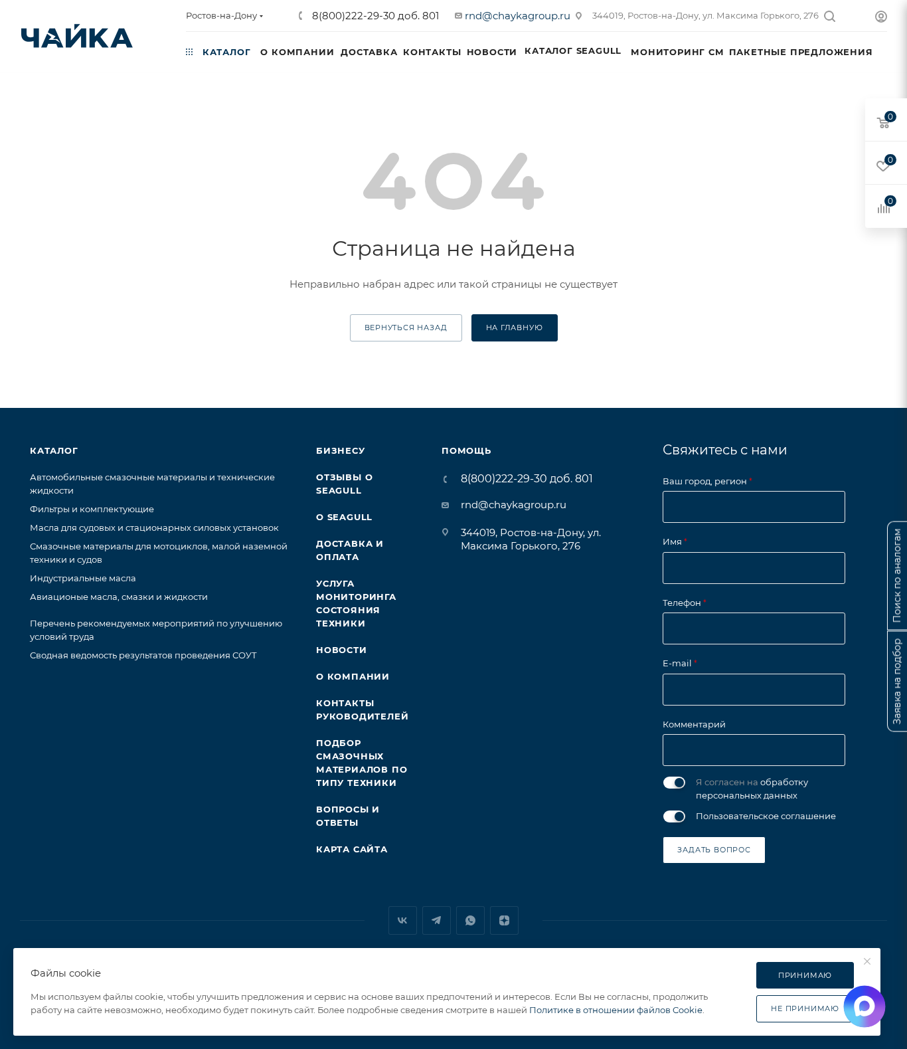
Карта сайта (352, 849)
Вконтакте (402, 920)
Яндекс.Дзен (504, 920)
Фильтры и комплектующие (92, 509)
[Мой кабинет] (881, 18)
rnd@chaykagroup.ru (517, 15)
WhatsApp (470, 920)
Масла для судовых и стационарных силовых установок (154, 527)
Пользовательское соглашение (766, 816)
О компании (353, 676)
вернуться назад (406, 327)
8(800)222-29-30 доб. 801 (374, 15)
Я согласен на (752, 789)
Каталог (54, 450)
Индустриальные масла (83, 578)
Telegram (436, 920)
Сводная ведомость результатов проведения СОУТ (143, 655)
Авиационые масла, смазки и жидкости (119, 596)
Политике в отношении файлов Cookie (615, 1009)
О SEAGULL (344, 517)
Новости (341, 649)
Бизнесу (340, 450)
